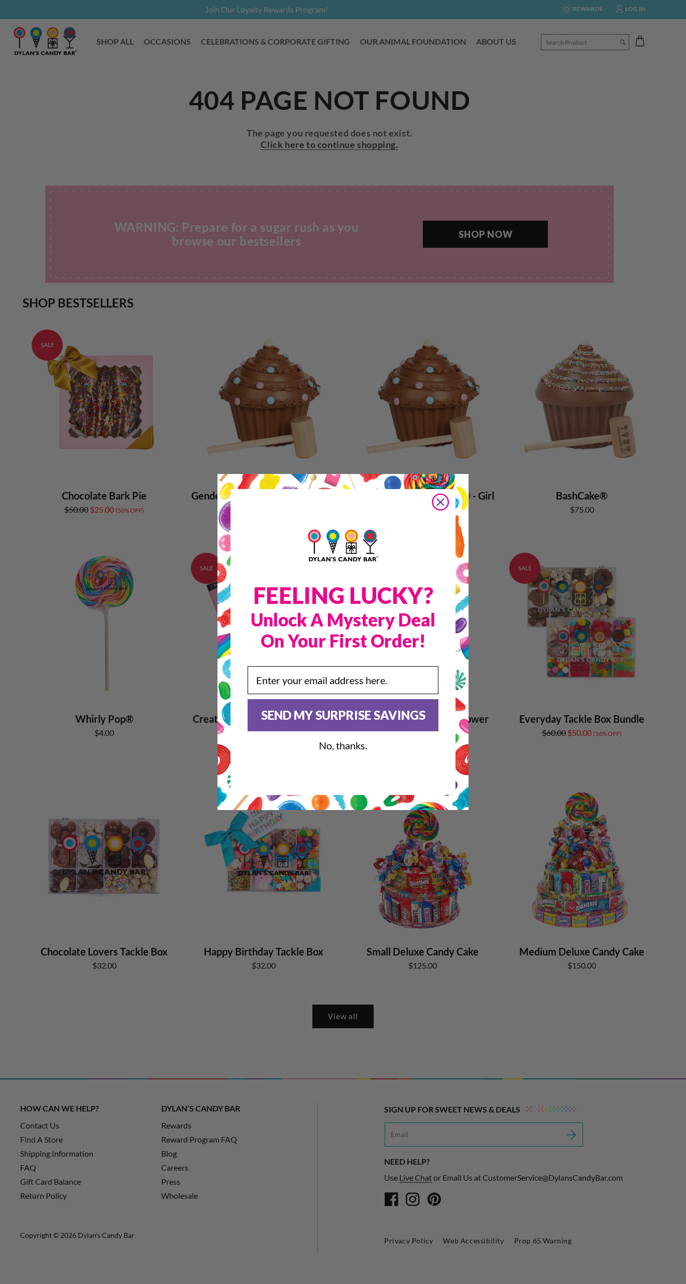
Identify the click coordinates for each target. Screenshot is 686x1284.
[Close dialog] (440, 502)
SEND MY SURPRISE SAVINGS (343, 715)
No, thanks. (343, 745)
